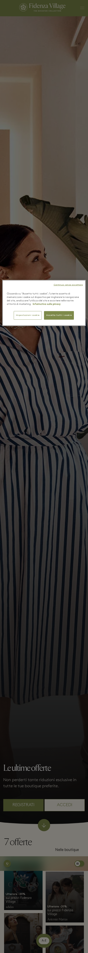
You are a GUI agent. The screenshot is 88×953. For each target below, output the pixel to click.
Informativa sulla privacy (47, 304)
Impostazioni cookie (27, 315)
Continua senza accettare (68, 285)
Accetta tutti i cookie (59, 315)
